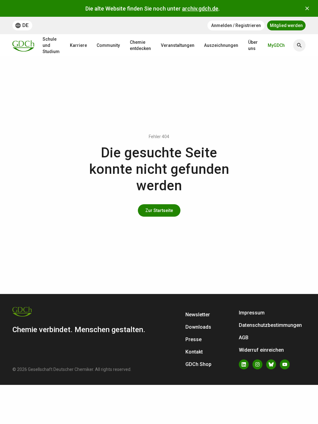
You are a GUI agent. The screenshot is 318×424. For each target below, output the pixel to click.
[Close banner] (307, 8)
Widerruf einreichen (261, 350)
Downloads (198, 327)
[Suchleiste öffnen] (299, 45)
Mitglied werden (286, 25)
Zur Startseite (159, 210)
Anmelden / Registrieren (236, 25)
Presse (193, 339)
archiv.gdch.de (200, 8)
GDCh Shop (198, 364)
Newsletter (197, 315)
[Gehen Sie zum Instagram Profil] (257, 364)
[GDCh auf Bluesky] (271, 364)
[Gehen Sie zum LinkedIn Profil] (244, 364)
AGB (243, 338)
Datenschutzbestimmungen (270, 325)
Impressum (252, 313)
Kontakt (194, 352)
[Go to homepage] (23, 45)
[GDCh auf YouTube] (285, 364)
